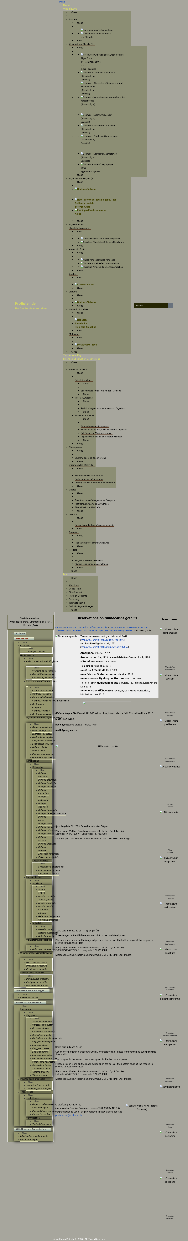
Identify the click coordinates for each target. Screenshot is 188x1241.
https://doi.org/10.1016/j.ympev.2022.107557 (104, 647)
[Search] (170, 305)
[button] (60, 889)
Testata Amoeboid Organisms (122, 627)
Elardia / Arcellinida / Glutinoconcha (81, 630)
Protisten (59, 627)
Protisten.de (25, 303)
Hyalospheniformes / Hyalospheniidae (115, 630)
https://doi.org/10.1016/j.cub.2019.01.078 (102, 640)
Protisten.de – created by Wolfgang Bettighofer (86, 627)
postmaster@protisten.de (68, 1115)
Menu (62, 1)
